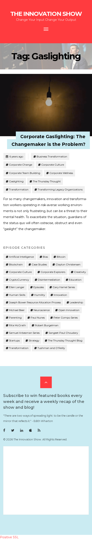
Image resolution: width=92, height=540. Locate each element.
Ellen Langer (16, 287)
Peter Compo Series (65, 317)
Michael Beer (17, 310)
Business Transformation (52, 156)
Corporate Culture (52, 164)
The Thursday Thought (47, 181)
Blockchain (16, 264)
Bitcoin (61, 256)
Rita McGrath (17, 325)
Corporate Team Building (24, 173)
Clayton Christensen (68, 264)
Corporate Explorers (53, 272)
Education (75, 279)
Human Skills (17, 294)
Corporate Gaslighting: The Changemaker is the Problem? (48, 140)
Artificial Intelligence (21, 256)
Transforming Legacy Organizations (60, 189)
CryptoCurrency (19, 279)
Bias (45, 256)
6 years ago (14, 156)
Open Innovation (68, 310)
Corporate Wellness (61, 173)
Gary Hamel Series (64, 287)
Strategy (34, 340)
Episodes (38, 287)
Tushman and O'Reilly (51, 348)
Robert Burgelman (46, 325)
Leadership (76, 302)
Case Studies (39, 264)
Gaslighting (16, 181)
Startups (14, 340)
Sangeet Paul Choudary (63, 332)
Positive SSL (9, 537)
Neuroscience (42, 310)
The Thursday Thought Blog (65, 340)
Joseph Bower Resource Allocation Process (35, 302)
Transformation (18, 189)
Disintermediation (49, 279)
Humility (39, 294)
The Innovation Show (46, 14)
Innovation (60, 294)
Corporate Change (20, 164)
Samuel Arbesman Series (24, 332)
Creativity (80, 272)
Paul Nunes (38, 317)
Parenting (15, 317)
